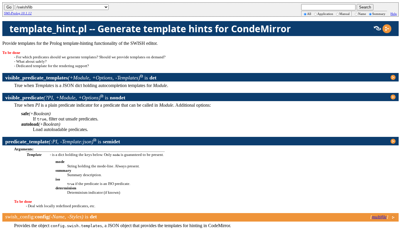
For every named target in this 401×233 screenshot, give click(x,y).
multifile (379, 217)
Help (393, 14)
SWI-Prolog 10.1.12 (18, 13)
